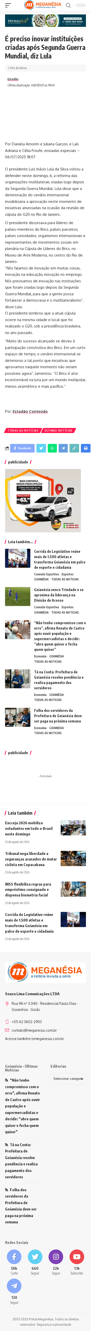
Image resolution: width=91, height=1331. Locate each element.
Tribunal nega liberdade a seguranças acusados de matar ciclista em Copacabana (31, 859)
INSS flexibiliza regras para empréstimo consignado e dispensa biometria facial (28, 889)
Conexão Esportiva (46, 574)
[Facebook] (14, 1262)
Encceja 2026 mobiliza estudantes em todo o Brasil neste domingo (29, 828)
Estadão (13, 79)
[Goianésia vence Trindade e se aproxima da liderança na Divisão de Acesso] (17, 596)
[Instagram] (56, 1262)
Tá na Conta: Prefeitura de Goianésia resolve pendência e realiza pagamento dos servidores (21, 1160)
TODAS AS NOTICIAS (23, 430)
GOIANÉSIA (41, 579)
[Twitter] (35, 1262)
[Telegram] (14, 1291)
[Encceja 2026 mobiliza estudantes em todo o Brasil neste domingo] (73, 827)
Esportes (68, 574)
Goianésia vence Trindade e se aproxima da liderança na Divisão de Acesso (59, 595)
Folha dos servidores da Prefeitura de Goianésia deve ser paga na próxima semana (58, 715)
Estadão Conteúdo (30, 411)
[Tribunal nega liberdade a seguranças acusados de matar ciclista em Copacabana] (73, 858)
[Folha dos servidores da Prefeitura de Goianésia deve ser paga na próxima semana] (17, 717)
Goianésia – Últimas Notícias (21, 1068)
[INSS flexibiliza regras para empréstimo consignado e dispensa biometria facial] (73, 889)
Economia (40, 656)
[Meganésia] (43, 5)
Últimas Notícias (58, 430)
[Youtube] (76, 1262)
